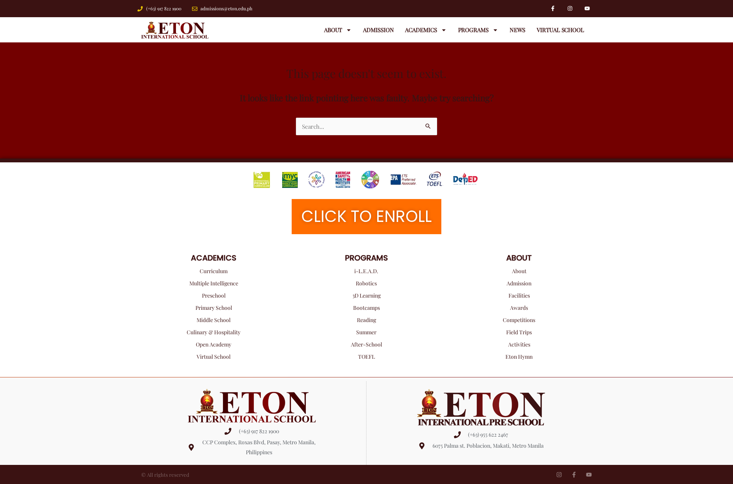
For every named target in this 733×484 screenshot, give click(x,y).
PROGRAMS (366, 258)
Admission (378, 30)
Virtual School (560, 30)
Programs (473, 30)
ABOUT (519, 258)
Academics (421, 30)
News (518, 30)
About (333, 30)
